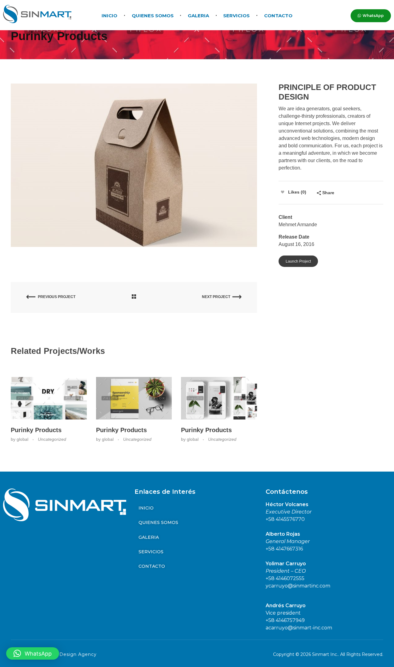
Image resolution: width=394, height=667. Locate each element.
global (23, 439)
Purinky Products (36, 430)
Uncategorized (52, 439)
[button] (32, 653)
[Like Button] (283, 192)
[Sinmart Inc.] (37, 14)
